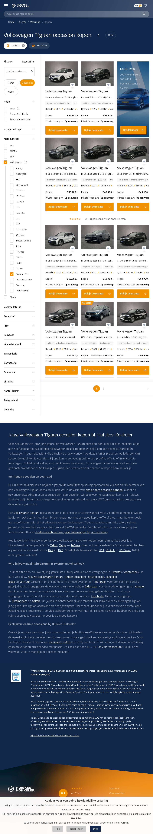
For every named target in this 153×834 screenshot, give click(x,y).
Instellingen (76, 828)
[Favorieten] (145, 5)
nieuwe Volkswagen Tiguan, (46, 576)
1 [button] (96, 388)
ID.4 (50, 550)
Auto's (22, 22)
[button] (147, 388)
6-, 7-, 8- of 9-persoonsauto (104, 647)
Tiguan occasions (75, 576)
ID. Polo (110, 550)
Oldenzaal (91, 586)
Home (11, 22)
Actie (7, 101)
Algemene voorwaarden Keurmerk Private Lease (54, 735)
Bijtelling (8, 381)
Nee (57, 828)
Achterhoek (131, 572)
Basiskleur (9, 372)
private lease (96, 576)
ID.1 (101, 550)
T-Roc (54, 545)
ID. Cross (125, 550)
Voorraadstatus (12, 307)
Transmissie (10, 353)
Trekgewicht (11, 400)
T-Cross (75, 545)
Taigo (62, 545)
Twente (115, 572)
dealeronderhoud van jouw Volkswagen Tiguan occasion (71, 532)
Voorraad (35, 22)
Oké (95, 828)
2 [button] (103, 388)
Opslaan (15, 45)
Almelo (139, 586)
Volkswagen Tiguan (26, 512)
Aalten (36, 601)
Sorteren (42, 45)
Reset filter (28, 61)
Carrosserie (10, 363)
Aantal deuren (11, 390)
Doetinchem (19, 601)
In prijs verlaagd (13, 129)
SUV (110, 35)
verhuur (25, 581)
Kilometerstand (12, 344)
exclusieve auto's (60, 642)
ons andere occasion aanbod (104, 490)
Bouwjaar (9, 335)
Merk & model (11, 138)
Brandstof (9, 316)
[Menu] (6, 5)
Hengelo (100, 581)
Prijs (6, 325)
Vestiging (9, 409)
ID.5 (60, 550)
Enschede (97, 596)
